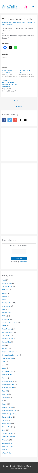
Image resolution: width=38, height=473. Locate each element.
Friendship (5, 319)
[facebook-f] (4, 120)
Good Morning (7, 329)
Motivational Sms (19, 22)
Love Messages (7, 381)
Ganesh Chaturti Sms (9, 322)
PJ (3, 401)
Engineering (6, 306)
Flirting (4, 316)
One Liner (5, 397)
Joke (3, 365)
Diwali (4, 299)
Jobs (3, 361)
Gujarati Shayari (7, 339)
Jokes (4, 368)
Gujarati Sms (6, 342)
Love (4, 378)
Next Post (19, 106)
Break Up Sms (7, 283)
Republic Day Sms (8, 414)
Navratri (5, 391)
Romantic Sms (7, 417)
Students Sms (7, 433)
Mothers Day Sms (8, 384)
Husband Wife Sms (8, 352)
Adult (4, 280)
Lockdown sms (7, 374)
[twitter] (9, 120)
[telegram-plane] (20, 120)
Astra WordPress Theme (19, 469)
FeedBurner (23, 261)
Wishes (4, 450)
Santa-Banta (6, 423)
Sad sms (5, 420)
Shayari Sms (6, 427)
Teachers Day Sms (8, 436)
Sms (3, 430)
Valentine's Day (7, 446)
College (4, 293)
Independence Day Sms (10, 355)
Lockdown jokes (7, 371)
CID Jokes (5, 290)
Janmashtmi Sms (8, 358)
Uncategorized (7, 443)
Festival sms (6, 312)
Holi (3, 345)
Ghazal (4, 325)
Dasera (4, 296)
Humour (5, 348)
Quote (4, 404)
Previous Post (19, 101)
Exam (4, 309)
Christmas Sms (7, 286)
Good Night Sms (7, 332)
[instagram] (15, 120)
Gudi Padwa (6, 335)
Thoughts (29, 22)
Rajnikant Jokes (7, 407)
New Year (5, 394)
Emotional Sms (7, 22)
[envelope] (25, 120)
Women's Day (7, 453)
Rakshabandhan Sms (9, 410)
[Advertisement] (18, 144)
